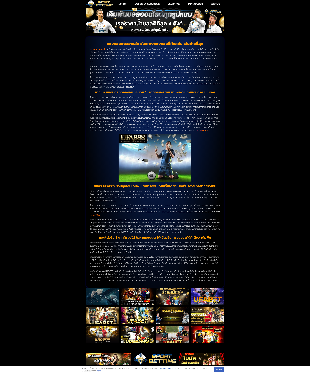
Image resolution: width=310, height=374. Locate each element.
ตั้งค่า (99, 371)
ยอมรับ (219, 369)
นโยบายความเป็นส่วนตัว (168, 368)
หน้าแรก (123, 4)
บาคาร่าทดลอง (195, 4)
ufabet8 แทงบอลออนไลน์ (147, 4)
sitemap (215, 4)
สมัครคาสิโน (174, 4)
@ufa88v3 (95, 214)
